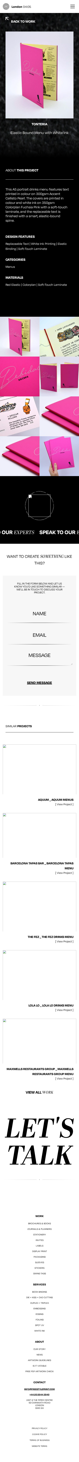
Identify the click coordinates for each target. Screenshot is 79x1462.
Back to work (23, 21)
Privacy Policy (39, 1428)
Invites (40, 1240)
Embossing (39, 1308)
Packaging (40, 1256)
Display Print (39, 1251)
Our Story (39, 1349)
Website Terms (39, 1446)
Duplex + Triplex (39, 1303)
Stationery (39, 1234)
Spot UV (39, 1325)
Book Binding (39, 1291)
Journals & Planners (39, 1229)
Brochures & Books (39, 1223)
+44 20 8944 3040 (39, 1394)
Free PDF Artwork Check (39, 1371)
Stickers (39, 1267)
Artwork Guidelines (39, 1360)
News (40, 1354)
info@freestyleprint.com (39, 1389)
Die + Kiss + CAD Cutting (39, 1297)
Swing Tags (39, 1273)
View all (39, 1092)
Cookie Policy (39, 1434)
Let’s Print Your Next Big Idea (40, 1142)
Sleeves (39, 1262)
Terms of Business (40, 1440)
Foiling (40, 1319)
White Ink (39, 1330)
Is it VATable (39, 1365)
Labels (39, 1245)
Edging (39, 1314)
